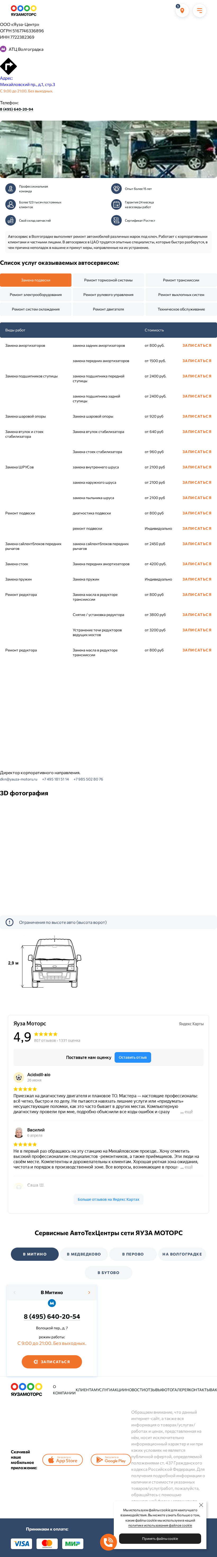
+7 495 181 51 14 (55, 779)
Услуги (104, 1389)
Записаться (197, 345)
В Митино (52, 1292)
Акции (119, 1389)
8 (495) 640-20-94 (16, 109)
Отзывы (153, 1389)
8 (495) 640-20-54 (52, 1316)
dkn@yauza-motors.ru (18, 779)
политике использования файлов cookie (160, 1525)
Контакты (199, 1389)
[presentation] (15, 1292)
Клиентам (86, 1389)
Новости (135, 1389)
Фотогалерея (175, 1389)
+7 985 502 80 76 (88, 779)
